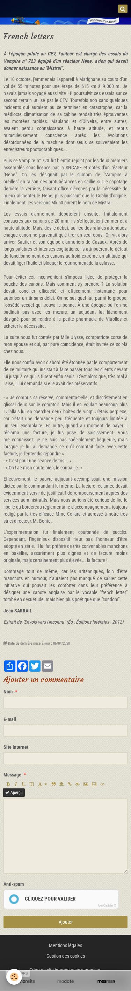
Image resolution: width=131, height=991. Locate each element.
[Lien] (69, 784)
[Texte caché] (77, 784)
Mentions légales (65, 945)
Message (12, 775)
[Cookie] (14, 977)
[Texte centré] (61, 784)
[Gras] (7, 784)
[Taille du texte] (32, 784)
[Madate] (65, 981)
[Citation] (53, 784)
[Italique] (16, 784)
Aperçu (16, 792)
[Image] (85, 784)
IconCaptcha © (107, 905)
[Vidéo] (94, 784)
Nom (8, 691)
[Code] (102, 784)
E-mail (9, 719)
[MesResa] (106, 981)
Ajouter (66, 922)
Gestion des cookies (65, 956)
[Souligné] (24, 784)
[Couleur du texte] (42, 784)
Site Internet (15, 747)
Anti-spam (13, 884)
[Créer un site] (24, 981)
